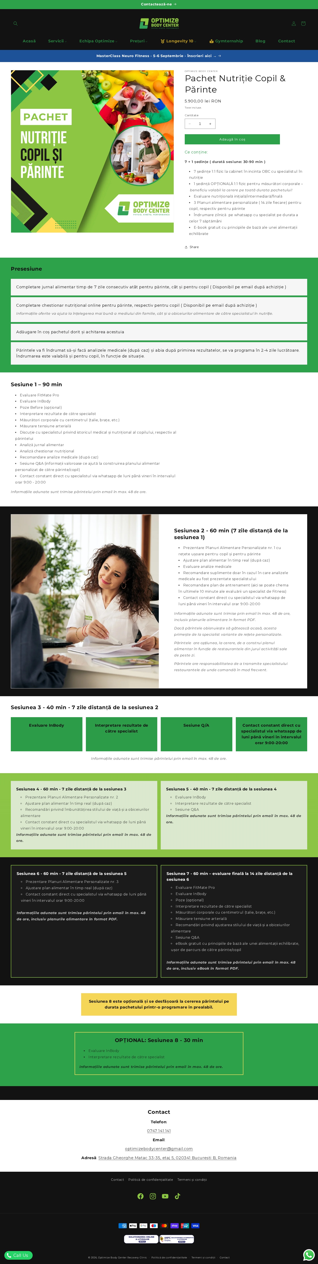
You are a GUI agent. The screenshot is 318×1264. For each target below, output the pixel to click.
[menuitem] (29, 41)
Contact (117, 1180)
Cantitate (192, 115)
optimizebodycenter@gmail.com (159, 1148)
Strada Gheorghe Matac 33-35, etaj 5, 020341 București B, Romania (167, 1157)
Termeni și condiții (192, 1180)
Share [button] (194, 247)
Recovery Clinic (137, 1257)
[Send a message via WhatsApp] (309, 1255)
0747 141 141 (159, 1130)
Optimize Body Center (112, 1257)
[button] (15, 23)
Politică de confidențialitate (150, 1180)
